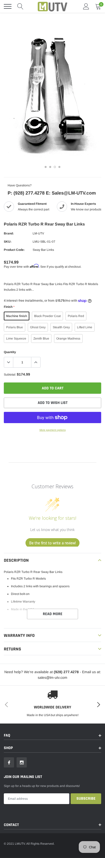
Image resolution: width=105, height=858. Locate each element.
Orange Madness (68, 338)
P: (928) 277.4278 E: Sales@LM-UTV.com (52, 193)
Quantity (10, 352)
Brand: (9, 233)
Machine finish (16, 316)
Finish (9, 307)
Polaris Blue (14, 327)
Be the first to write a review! (52, 542)
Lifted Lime (84, 327)
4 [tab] (59, 167)
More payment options (53, 429)
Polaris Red (76, 316)
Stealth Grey (61, 327)
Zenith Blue (41, 338)
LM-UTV (38, 233)
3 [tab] (55, 167)
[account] (86, 6)
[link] (9, 762)
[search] (20, 6)
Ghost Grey (38, 327)
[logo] (52, 6)
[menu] (7, 6)
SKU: (7, 241)
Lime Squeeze (16, 338)
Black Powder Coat (47, 316)
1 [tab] (46, 167)
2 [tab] (50, 167)
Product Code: (14, 250)
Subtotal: (10, 374)
